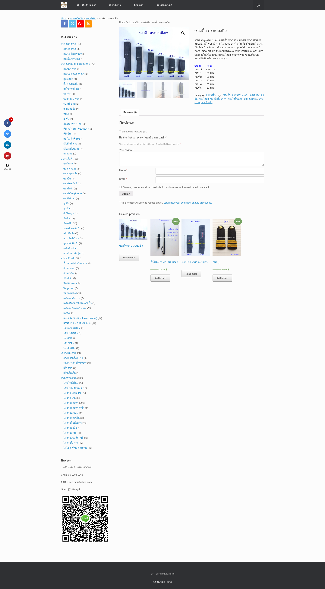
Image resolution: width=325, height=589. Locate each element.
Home (64, 18)
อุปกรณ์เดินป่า (70, 243)
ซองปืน (67, 178)
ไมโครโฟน (69, 348)
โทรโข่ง (67, 338)
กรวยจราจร (69, 49)
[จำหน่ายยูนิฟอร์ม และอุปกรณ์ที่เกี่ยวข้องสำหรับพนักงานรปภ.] (64, 5)
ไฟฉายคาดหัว (70, 402)
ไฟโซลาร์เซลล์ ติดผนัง (75, 447)
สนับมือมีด (68, 233)
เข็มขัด (67, 133)
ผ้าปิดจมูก (68, 213)
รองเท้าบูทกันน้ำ (71, 228)
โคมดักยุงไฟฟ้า (71, 328)
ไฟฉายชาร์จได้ (71, 418)
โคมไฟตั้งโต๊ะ (70, 383)
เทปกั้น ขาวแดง (71, 59)
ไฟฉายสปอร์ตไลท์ (73, 437)
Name (123, 170)
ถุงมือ (66, 203)
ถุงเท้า (66, 208)
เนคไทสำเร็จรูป (71, 138)
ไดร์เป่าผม (68, 343)
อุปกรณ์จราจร (68, 44)
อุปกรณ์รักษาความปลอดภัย (75, 63)
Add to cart (160, 278)
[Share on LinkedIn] (7, 147)
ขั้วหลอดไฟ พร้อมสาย (75, 263)
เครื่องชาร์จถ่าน (71, 298)
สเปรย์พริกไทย (71, 238)
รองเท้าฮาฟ (69, 103)
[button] (258, 5)
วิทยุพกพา (68, 288)
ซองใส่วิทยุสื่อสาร (72, 193)
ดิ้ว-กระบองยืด (70, 83)
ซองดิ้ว (226, 95)
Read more (129, 257)
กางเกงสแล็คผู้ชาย (73, 358)
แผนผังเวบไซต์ (164, 5)
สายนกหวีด (69, 108)
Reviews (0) (130, 112)
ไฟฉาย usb (69, 398)
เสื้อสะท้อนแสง (71, 148)
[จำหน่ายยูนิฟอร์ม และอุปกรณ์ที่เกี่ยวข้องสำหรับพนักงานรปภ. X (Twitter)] (72, 23)
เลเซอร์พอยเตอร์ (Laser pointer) (80, 318)
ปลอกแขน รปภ (71, 98)
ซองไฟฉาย (69, 198)
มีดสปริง (67, 223)
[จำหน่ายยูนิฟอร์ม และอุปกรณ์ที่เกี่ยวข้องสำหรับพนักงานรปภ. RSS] (88, 23)
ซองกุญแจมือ (70, 173)
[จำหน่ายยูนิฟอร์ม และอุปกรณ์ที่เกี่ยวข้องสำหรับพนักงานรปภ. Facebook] (64, 23)
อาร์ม (66, 118)
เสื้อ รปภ (67, 368)
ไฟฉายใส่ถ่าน (70, 442)
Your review (126, 150)
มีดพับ (66, 218)
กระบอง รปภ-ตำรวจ (74, 73)
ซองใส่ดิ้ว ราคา (218, 98)
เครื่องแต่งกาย (68, 353)
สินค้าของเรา (89, 5)
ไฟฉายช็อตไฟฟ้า (72, 422)
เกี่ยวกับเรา (115, 5)
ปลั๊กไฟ (67, 278)
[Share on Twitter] (7, 136)
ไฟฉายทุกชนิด (69, 378)
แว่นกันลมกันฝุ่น (72, 253)
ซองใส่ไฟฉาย (235, 98)
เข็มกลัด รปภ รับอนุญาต (76, 128)
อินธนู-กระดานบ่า (72, 123)
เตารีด (66, 313)
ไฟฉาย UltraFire (72, 392)
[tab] (130, 112)
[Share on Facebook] (7, 126)
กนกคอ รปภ (70, 69)
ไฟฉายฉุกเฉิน (70, 412)
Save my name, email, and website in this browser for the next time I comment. (166, 187)
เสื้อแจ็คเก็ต (69, 373)
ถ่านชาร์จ (68, 273)
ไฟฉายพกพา (70, 432)
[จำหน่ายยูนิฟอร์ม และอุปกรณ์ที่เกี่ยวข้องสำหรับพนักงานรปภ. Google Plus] (80, 23)
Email (123, 178)
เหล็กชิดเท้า (69, 248)
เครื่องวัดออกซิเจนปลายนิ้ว (77, 303)
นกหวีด (67, 93)
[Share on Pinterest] (7, 158)
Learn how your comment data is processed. (188, 202)
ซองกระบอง (69, 168)
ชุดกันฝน (68, 163)
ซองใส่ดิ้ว (91, 18)
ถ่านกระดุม (69, 268)
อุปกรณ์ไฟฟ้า (68, 258)
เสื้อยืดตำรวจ (70, 143)
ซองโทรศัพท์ (70, 183)
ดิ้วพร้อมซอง (250, 98)
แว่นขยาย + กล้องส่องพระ (77, 323)
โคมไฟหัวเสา (70, 333)
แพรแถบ (67, 153)
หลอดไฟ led (70, 293)
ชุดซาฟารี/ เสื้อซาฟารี (75, 363)
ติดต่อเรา (138, 5)
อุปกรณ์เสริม (77, 18)
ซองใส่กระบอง (239, 95)
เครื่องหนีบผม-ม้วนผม (75, 308)
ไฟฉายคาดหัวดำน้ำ (73, 408)
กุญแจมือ (68, 79)
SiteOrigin (160, 581)
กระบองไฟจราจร (72, 53)
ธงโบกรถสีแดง (71, 88)
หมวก (66, 113)
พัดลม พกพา (70, 283)
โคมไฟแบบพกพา (72, 388)
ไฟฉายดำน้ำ (70, 427)
